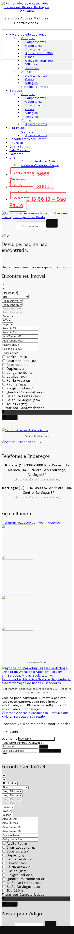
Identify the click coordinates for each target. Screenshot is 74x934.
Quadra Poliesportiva (27, 392)
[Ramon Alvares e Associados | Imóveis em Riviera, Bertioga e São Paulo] (37, 217)
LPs (12, 157)
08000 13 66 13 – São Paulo (37, 202)
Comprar (28, 94)
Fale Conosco (19, 150)
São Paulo (17, 128)
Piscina (16, 384)
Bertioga (15, 90)
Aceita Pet (17, 357)
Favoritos (16, 154)
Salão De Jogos (23, 400)
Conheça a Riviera (34, 87)
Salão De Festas (24, 396)
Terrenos (32, 68)
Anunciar (16, 143)
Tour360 (17, 404)
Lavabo (17, 376)
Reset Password (50, 750)
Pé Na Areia (20, 380)
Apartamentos (36, 75)
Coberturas (33, 101)
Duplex (15, 369)
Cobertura (18, 365)
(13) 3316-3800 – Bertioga (31, 189)
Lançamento (20, 373)
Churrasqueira (22, 361)
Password (9, 742)
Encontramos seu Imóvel (28, 139)
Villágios (31, 64)
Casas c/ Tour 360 (39, 60)
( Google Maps (25, 479)
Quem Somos (19, 146)
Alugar (26, 72)
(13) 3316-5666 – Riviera (31, 177)
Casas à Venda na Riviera (40, 165)
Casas (29, 79)
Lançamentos (35, 98)
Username (9, 738)
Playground (20, 388)
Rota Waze (49, 479)
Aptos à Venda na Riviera (40, 161)
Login (44, 746)
